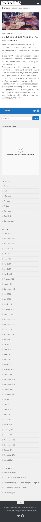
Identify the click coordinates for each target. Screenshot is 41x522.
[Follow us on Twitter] (34, 110)
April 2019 (7, 269)
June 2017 (7, 349)
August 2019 (8, 249)
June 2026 (7, 234)
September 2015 (9, 455)
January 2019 (8, 284)
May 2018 (7, 294)
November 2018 (9, 289)
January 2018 (8, 314)
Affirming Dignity (9, 493)
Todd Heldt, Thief (10, 473)
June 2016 (7, 410)
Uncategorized (9, 221)
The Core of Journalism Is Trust (15, 478)
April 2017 (7, 359)
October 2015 (8, 450)
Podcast (7, 201)
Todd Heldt (7, 216)
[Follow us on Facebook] (38, 110)
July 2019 (7, 254)
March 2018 (8, 304)
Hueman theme (32, 511)
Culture (6, 186)
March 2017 (8, 364)
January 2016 (8, 435)
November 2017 (9, 324)
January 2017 (8, 374)
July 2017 (7, 344)
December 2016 (9, 379)
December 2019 (9, 244)
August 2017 (8, 339)
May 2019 (7, 264)
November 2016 (9, 384)
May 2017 (7, 354)
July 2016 (7, 405)
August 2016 (8, 400)
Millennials (7, 33)
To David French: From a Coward (15, 488)
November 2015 (9, 445)
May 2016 (7, 415)
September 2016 (9, 395)
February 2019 (9, 279)
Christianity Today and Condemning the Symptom (21, 483)
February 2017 (9, 369)
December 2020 (9, 239)
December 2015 (9, 440)
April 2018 (7, 299)
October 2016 (8, 390)
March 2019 (8, 274)
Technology (8, 211)
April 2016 (7, 420)
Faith (5, 191)
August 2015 (8, 460)
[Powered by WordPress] (13, 510)
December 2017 (9, 319)
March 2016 (8, 425)
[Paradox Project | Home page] (14, 3)
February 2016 (9, 430)
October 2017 (8, 329)
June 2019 (7, 259)
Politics (6, 206)
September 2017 (9, 334)
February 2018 (9, 309)
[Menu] (38, 2)
